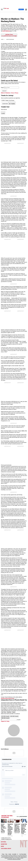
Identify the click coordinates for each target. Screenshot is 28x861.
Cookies (9, 854)
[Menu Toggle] (2, 9)
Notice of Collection (5, 93)
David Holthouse (6, 31)
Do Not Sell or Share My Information (14, 859)
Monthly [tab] (9, 712)
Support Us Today (5, 721)
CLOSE (3, 113)
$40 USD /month (5, 718)
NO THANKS (12, 103)
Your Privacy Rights (22, 854)
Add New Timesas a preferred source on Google (9, 35)
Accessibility (14, 854)
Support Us (21, 9)
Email (2, 87)
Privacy (16, 93)
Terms (12, 93)
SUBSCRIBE (5, 103)
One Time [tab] (3, 712)
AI (17, 854)
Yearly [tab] (13, 712)
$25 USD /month (14, 716)
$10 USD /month (5, 716)
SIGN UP (4, 91)
